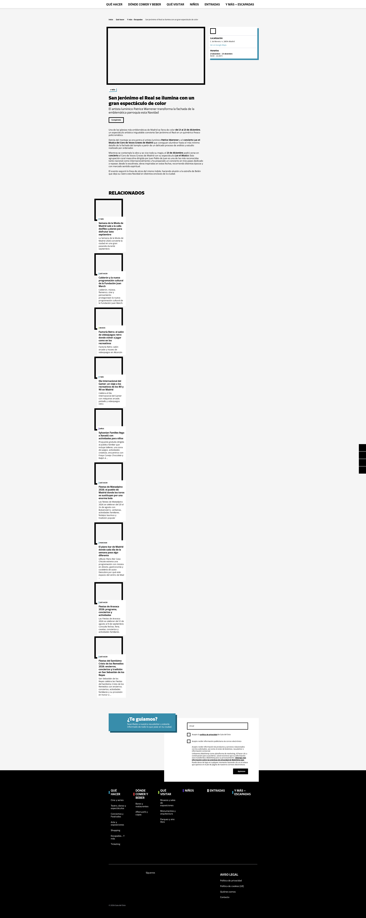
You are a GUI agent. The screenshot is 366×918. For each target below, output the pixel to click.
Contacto (224, 897)
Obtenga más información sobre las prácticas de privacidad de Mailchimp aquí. (219, 759)
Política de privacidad (231, 880)
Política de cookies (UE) (232, 886)
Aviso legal (229, 874)
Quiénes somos (228, 892)
